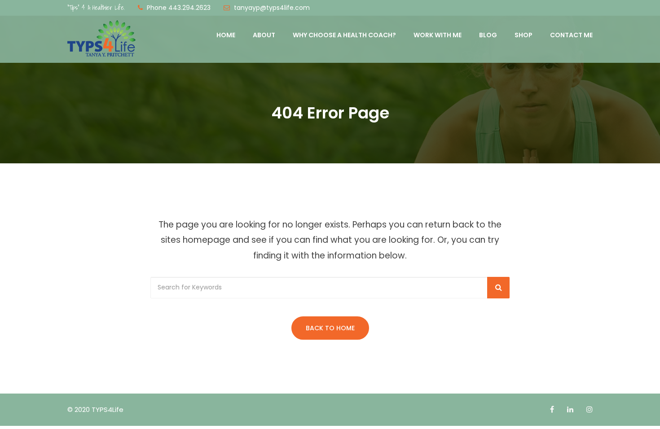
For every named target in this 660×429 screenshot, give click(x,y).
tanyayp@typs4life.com (272, 7)
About (264, 35)
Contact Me (571, 35)
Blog (488, 35)
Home (225, 35)
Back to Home (330, 328)
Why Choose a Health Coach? (344, 35)
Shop (523, 35)
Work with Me (438, 35)
